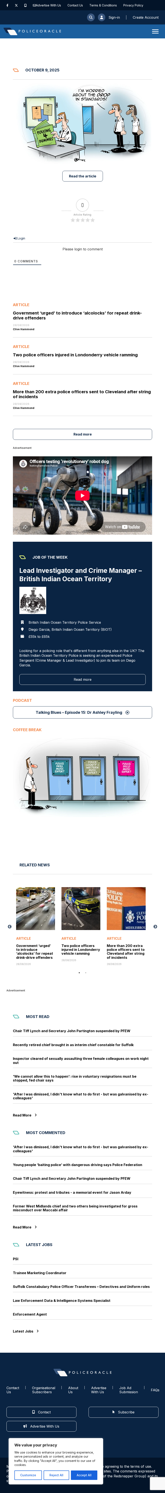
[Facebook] (7, 5)
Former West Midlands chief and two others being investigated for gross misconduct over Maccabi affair (75, 1208)
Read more (82, 434)
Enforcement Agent (30, 1314)
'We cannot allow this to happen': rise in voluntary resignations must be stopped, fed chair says (74, 1078)
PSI (15, 1259)
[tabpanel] (35, 926)
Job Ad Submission (128, 1390)
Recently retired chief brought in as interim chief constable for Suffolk (73, 1045)
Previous (10, 927)
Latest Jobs (23, 1331)
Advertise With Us (48, 5)
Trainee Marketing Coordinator (39, 1273)
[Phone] (25, 5)
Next (155, 927)
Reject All (56, 1475)
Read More (22, 1115)
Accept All (84, 1475)
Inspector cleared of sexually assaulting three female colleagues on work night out (81, 1061)
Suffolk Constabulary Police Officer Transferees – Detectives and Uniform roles (81, 1287)
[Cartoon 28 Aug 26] (82, 776)
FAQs (155, 1390)
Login (21, 238)
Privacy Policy (133, 5)
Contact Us (75, 5)
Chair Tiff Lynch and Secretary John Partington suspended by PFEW (71, 1031)
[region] (56, 1461)
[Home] (32, 31)
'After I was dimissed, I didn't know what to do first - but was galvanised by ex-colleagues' (80, 1096)
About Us (73, 1390)
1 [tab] (79, 973)
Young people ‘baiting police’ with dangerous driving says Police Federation (77, 1165)
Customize (28, 1475)
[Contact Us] (34, 5)
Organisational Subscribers (43, 1390)
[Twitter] (16, 5)
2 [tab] (86, 973)
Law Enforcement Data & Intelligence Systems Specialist (61, 1300)
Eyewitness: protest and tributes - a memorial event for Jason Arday (72, 1192)
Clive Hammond (23, 329)
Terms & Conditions (103, 5)
